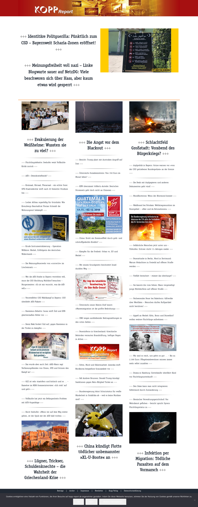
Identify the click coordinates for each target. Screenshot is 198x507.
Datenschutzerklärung (132, 491)
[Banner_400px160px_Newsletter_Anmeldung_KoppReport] (99, 345)
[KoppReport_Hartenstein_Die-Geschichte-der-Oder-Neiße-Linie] (99, 274)
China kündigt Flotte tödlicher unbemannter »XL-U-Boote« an (99, 452)
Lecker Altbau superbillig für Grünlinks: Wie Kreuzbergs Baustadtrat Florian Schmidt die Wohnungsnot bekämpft (43, 206)
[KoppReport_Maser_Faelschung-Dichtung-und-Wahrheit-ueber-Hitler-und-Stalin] (152, 325)
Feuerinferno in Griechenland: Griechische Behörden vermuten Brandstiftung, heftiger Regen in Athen (98, 335)
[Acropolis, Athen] (45, 421)
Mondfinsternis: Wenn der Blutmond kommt (154, 196)
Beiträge (60, 491)
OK (78, 502)
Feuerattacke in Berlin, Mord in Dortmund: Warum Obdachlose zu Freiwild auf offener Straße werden (151, 262)
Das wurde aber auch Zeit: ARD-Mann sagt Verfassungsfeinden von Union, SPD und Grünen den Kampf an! (45, 368)
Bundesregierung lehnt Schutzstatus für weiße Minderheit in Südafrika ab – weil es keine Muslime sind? (98, 395)
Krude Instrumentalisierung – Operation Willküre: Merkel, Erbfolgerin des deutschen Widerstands (41, 250)
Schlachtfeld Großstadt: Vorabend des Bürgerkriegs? (152, 148)
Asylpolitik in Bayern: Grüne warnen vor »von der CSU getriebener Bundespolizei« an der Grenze (152, 169)
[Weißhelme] (45, 102)
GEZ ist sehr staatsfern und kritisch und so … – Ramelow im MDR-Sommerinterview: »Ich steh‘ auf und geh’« (45, 385)
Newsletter (99, 491)
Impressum (85, 491)
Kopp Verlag (113, 491)
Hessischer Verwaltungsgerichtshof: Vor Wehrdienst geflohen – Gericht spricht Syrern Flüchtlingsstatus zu (149, 403)
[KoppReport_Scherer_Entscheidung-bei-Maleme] (45, 334)
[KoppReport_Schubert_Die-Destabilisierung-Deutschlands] (152, 215)
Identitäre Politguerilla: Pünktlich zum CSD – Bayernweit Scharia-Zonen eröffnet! (59, 43)
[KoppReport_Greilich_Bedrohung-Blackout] (45, 216)
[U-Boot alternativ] (99, 405)
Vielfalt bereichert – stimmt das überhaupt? (154, 275)
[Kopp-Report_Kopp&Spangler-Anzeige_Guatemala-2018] (99, 196)
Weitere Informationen (112, 502)
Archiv (72, 491)
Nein (91, 502)
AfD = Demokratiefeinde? (38, 175)
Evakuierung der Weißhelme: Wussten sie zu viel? (45, 145)
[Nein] (194, 500)
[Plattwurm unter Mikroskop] (152, 413)
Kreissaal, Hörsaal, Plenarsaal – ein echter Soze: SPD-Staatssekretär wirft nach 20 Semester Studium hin (45, 189)
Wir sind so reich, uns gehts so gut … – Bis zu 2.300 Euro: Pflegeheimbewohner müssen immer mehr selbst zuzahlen (152, 359)
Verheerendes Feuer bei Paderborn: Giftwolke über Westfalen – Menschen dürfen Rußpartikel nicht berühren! (151, 302)
